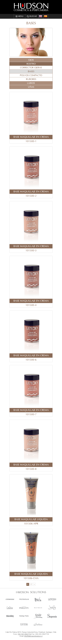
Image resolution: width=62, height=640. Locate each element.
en (40, 16)
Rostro (31, 64)
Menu (20, 16)
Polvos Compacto (31, 75)
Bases (31, 71)
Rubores (31, 79)
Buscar (33, 16)
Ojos (31, 60)
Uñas (31, 87)
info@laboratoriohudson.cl (33, 636)
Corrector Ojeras (31, 67)
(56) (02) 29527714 (24, 634)
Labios (31, 83)
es (45, 16)
